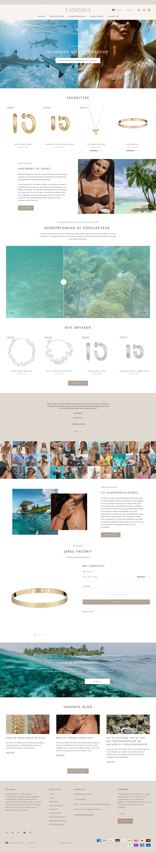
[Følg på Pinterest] (18, 832)
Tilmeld (97, 681)
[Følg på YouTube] (24, 832)
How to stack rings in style (25, 737)
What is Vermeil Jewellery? (75, 737)
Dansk (129, 10)
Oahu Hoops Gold (23, 144)
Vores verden (97, 16)
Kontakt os (113, 16)
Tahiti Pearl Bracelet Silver (59, 371)
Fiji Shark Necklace (96, 144)
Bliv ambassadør (56, 805)
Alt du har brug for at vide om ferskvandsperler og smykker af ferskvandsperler (127, 741)
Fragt (51, 798)
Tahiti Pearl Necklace (21, 371)
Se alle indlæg (78, 771)
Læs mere (25, 208)
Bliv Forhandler (55, 813)
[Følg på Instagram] (12, 832)
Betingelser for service (58, 821)
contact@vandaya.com (95, 2)
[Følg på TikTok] (30, 832)
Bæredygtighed (57, 16)
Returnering (53, 802)
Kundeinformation (77, 16)
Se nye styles (78, 383)
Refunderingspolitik (57, 824)
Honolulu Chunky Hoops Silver (134, 371)
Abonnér (125, 821)
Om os (52, 794)
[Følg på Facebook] (6, 832)
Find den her (110, 535)
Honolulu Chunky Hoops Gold (59, 144)
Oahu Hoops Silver (97, 371)
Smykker (41, 16)
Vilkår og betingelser (57, 817)
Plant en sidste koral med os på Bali (78, 60)
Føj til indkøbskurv (116, 595)
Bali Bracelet (133, 144)
